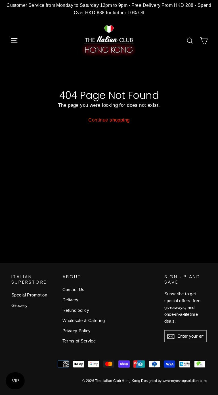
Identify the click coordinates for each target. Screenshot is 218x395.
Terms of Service (79, 340)
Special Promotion (29, 294)
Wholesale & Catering (83, 320)
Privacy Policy (76, 330)
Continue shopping (108, 120)
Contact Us (73, 289)
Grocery (19, 305)
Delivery (70, 299)
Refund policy (75, 310)
